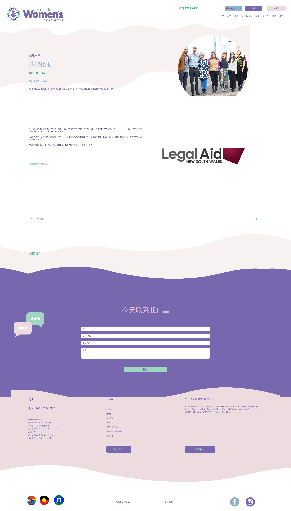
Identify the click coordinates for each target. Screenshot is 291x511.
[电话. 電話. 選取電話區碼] (85, 336)
